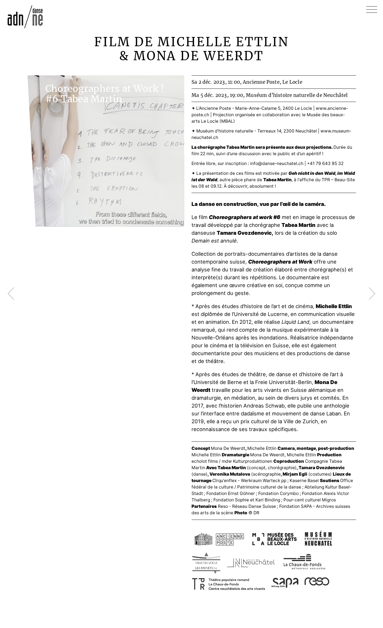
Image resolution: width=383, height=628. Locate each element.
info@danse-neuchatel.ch (276, 163)
